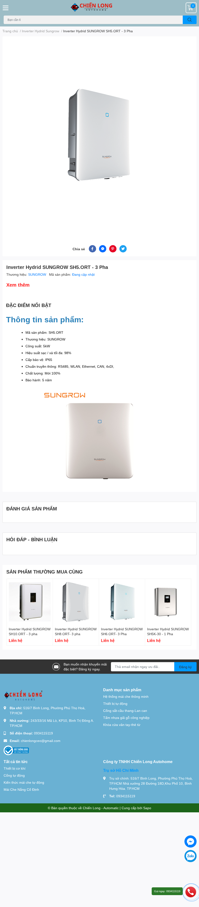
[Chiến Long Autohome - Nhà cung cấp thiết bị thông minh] (99, 7)
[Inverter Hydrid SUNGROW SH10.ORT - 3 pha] (30, 602)
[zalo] (190, 856)
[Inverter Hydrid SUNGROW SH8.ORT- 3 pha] (76, 602)
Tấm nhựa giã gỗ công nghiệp (126, 718)
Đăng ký (185, 667)
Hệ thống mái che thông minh (126, 696)
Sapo (147, 808)
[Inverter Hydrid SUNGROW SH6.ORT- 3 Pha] (122, 602)
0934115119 (43, 733)
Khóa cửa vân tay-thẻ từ (121, 725)
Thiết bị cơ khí (14, 768)
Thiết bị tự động (115, 703)
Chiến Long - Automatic (101, 808)
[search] (190, 20)
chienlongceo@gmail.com (40, 741)
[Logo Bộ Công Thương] (16, 750)
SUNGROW (37, 274)
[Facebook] (190, 841)
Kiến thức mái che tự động (24, 782)
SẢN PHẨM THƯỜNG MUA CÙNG (44, 571)
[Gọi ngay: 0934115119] (190, 891)
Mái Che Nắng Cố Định (21, 789)
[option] (99, 135)
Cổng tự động (14, 775)
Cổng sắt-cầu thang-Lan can (125, 710)
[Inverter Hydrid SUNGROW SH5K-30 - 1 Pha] (168, 602)
